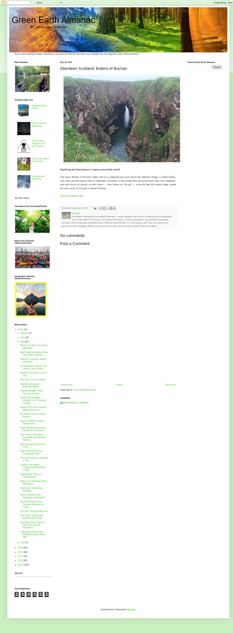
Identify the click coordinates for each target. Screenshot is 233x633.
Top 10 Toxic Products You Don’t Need (38, 143)
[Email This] (100, 208)
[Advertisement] (118, 353)
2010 (20, 560)
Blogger (131, 609)
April (22, 542)
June (23, 337)
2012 (20, 552)
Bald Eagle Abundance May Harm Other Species (34, 353)
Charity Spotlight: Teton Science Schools (31, 392)
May (22, 341)
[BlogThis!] (104, 208)
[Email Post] (94, 208)
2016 (20, 329)
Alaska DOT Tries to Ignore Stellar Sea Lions (33, 408)
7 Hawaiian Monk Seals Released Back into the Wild (33, 534)
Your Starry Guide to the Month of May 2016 (32, 516)
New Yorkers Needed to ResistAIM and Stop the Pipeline (33, 437)
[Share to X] (107, 208)
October (24, 333)
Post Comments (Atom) (85, 390)
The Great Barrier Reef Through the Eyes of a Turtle (32, 504)
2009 (20, 565)
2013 (20, 547)
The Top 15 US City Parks (32, 379)
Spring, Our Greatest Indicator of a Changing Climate (33, 400)
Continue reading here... (72, 195)
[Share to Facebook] (111, 208)
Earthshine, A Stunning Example (31, 489)
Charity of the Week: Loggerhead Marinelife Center (32, 467)
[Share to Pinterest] (114, 208)
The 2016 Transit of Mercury (34, 511)
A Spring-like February (38, 177)
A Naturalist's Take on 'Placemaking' (30, 475)
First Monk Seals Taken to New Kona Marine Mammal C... (32, 525)
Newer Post (66, 385)
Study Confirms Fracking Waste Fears (32, 422)
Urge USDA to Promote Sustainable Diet (31, 452)
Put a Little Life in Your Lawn (40, 160)
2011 (20, 556)
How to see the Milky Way (39, 124)
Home (119, 385)
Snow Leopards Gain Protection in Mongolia (32, 496)
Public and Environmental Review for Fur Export (33, 429)
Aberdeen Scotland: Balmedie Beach (30, 385)
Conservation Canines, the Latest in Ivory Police (33, 367)
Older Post (170, 385)
